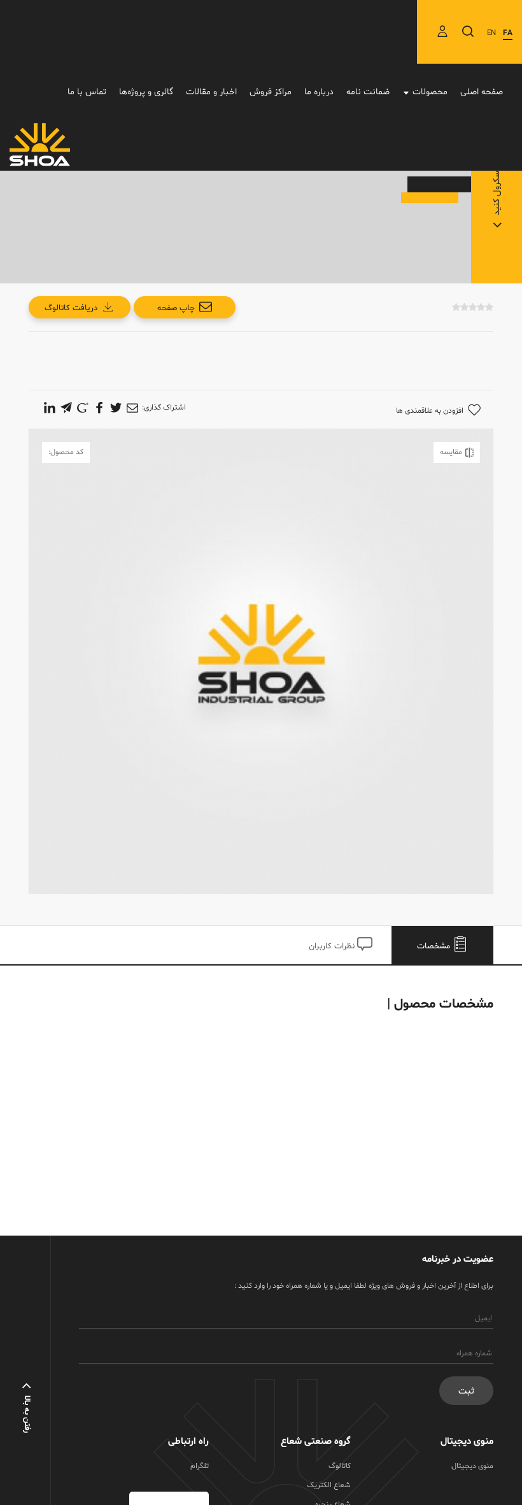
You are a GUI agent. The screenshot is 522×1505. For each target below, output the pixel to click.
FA (507, 33)
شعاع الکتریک (329, 1485)
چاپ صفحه (176, 308)
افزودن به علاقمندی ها (429, 411)
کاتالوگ (339, 1466)
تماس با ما (86, 92)
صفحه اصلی (481, 92)
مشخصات (435, 946)
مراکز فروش (271, 92)
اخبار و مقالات (211, 92)
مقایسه (451, 452)
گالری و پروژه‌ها (146, 92)
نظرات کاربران (333, 946)
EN (491, 33)
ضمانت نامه (368, 92)
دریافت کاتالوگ (71, 308)
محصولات (430, 92)
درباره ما (319, 92)
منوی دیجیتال (472, 1466)
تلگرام (199, 1466)
